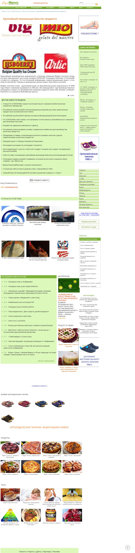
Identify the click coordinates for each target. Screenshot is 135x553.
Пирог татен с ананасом (10, 474)
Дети (80, 7)
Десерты (82, 202)
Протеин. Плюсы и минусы (51, 523)
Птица (81, 193)
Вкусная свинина (85, 182)
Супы (81, 239)
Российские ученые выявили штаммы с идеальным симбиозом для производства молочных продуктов (35, 130)
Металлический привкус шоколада (38, 223)
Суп (80, 173)
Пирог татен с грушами (72, 474)
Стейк (81, 179)
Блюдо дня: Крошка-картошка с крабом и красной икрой (28, 325)
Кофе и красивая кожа (10, 502)
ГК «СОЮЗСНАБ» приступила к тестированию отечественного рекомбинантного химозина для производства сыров (38, 121)
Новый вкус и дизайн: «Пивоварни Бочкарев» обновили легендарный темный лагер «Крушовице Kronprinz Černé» (27, 292)
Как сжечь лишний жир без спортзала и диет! (88, 305)
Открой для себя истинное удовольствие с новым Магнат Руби (27, 169)
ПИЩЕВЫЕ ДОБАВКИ (88, 222)
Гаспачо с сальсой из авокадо (89, 242)
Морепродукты (85, 190)
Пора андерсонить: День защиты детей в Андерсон (26, 311)
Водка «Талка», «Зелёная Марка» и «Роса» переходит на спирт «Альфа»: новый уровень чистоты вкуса (30, 354)
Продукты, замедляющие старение (31, 503)
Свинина (94, 239)
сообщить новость (39, 386)
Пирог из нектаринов (31, 474)
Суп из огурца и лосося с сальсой (90, 283)
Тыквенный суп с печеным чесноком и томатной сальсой (89, 287)
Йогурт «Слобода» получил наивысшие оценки (87, 109)
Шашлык (82, 176)
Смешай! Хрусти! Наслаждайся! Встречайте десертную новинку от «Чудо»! (32, 173)
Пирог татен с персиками (72, 455)
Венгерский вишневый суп (88, 266)
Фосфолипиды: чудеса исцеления (31, 523)
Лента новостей (20, 7)
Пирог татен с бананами (51, 474)
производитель (11, 187)
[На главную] (10, 6)
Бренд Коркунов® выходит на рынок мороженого (22, 165)
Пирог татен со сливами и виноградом (10, 456)
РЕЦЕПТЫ (82, 236)
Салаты (82, 170)
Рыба (81, 187)
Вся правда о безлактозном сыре (87, 58)
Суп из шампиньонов (86, 245)
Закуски (82, 196)
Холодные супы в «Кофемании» (18, 282)
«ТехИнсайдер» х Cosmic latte (18, 337)
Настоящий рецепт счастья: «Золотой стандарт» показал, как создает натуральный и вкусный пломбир (36, 150)
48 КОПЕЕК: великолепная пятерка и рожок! (88, 118)
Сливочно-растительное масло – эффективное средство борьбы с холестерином (88, 128)
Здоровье (62, 7)
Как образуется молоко (88, 52)
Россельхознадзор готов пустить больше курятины (38, 259)
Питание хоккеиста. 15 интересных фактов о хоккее (10, 523)
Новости (22, 552)
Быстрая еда (84, 207)
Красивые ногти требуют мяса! (72, 523)
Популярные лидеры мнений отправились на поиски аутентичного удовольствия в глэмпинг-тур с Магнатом (35, 160)
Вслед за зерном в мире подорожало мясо (63, 224)
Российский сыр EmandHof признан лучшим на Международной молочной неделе (34, 116)
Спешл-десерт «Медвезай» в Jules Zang (21, 298)
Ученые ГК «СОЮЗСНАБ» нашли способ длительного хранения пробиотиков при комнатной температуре (34, 105)
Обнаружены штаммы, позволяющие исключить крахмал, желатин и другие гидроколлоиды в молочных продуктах (32, 136)
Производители (36, 7)
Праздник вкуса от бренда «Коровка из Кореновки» (23, 141)
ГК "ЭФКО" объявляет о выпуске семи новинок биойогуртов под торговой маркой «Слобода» (88, 90)
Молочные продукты (29, 11)
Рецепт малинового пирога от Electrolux (69, 345)
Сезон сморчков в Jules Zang (17, 316)
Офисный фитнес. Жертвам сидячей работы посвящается (72, 503)
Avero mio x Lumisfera (14, 321)
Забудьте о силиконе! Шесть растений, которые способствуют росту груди (89, 331)
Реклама (56, 552)
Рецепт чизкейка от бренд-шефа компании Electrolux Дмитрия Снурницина (69, 369)
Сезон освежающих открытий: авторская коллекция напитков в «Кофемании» (27, 347)
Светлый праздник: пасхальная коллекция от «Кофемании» (29, 341)
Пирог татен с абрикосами (31, 455)
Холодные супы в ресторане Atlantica (21, 286)
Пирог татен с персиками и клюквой (52, 456)
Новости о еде (6, 11)
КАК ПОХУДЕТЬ (88, 295)
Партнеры (47, 552)
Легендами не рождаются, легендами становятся (22, 145)
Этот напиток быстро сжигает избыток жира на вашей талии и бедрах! (88, 311)
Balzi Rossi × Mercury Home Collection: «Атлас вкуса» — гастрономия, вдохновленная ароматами (27, 331)
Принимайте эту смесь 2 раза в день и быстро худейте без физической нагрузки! (88, 318)
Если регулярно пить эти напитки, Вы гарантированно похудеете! (88, 299)
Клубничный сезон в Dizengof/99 (19, 302)
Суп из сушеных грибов (87, 248)
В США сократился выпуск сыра (13, 258)
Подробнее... (62, 318)
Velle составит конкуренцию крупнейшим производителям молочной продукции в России (38, 155)
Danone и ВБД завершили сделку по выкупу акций (63, 259)
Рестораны (50, 7)
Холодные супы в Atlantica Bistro (19, 307)
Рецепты (90, 7)
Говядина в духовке (86, 184)
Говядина (87, 239)
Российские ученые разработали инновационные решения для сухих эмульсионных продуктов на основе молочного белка (35, 111)
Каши (81, 199)
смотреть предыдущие (46, 361)
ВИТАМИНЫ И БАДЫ (88, 227)
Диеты (72, 7)
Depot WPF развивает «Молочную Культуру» (87, 66)
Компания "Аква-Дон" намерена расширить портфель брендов (13, 224)
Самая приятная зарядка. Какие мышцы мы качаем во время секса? (51, 504)
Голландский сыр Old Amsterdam (87, 73)
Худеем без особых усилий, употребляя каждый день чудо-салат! (89, 324)
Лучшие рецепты (85, 204)
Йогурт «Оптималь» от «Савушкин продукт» (88, 101)
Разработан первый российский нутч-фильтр (20, 125)
